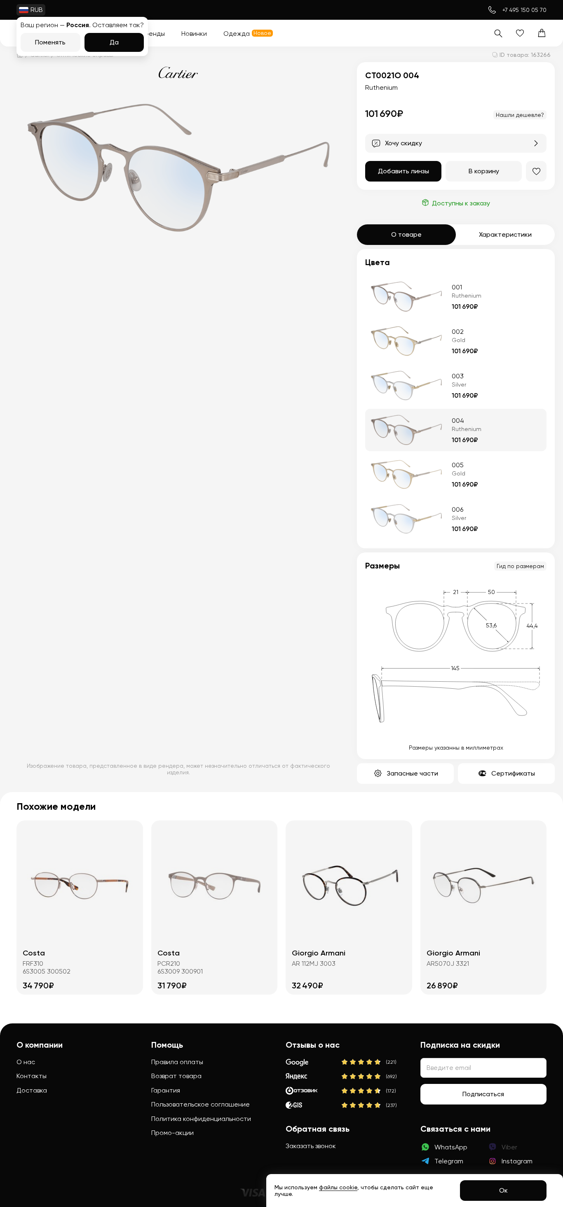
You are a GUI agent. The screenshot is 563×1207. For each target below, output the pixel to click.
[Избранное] (520, 33)
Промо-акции (172, 1133)
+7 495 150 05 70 (524, 10)
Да (114, 42)
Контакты (31, 1076)
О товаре (406, 234)
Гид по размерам (520, 566)
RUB (36, 10)
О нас (25, 1062)
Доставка (31, 1090)
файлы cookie (338, 1187)
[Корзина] (542, 33)
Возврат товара (176, 1076)
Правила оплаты (177, 1062)
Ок (503, 1190)
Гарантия (165, 1090)
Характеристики (505, 234)
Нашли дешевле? (520, 115)
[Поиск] (498, 33)
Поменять (50, 42)
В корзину (484, 171)
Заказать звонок (311, 1146)
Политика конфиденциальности (201, 1119)
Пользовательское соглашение (200, 1104)
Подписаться (483, 1094)
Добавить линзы (403, 171)
